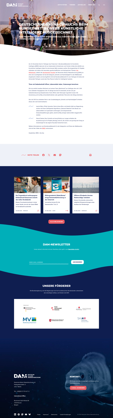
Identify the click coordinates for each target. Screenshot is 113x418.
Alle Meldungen (56, 221)
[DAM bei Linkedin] (15, 414)
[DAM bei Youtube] (26, 414)
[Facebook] (43, 155)
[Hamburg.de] (83, 308)
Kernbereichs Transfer (49, 72)
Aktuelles (82, 5)
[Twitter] (49, 155)
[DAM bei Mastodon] (22, 414)
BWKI (43, 128)
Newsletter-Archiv (73, 249)
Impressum (45, 414)
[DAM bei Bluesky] (30, 414)
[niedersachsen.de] (56, 320)
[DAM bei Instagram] (19, 414)
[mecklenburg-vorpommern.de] (29, 320)
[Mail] (55, 155)
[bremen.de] (56, 308)
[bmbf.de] (29, 308)
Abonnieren (77, 262)
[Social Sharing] (90, 155)
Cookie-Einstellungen (65, 414)
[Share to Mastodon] (60, 155)
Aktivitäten (62, 5)
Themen (72, 5)
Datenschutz (54, 414)
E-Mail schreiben (78, 388)
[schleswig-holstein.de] (83, 320)
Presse (38, 414)
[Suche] (99, 5)
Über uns (91, 5)
